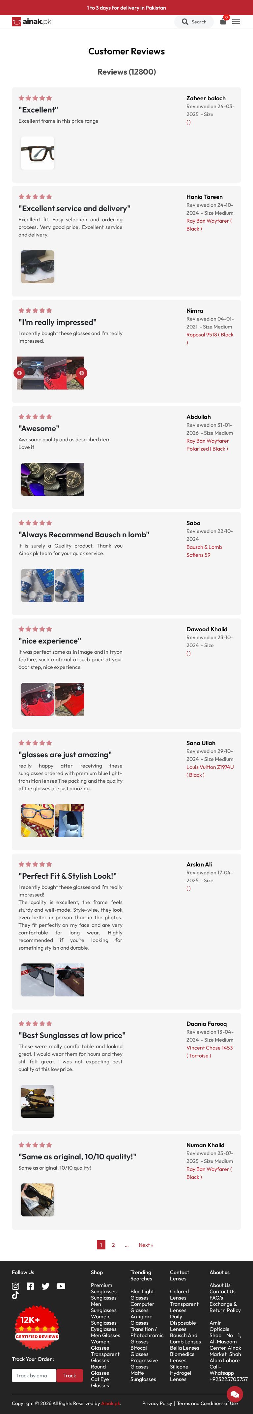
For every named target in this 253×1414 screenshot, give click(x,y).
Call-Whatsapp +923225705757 (229, 1372)
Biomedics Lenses (182, 1357)
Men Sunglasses (104, 1307)
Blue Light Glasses (142, 1294)
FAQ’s (216, 1297)
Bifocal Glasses (139, 1350)
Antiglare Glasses (141, 1319)
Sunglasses (104, 1297)
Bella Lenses (184, 1347)
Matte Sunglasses (143, 1375)
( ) (188, 122)
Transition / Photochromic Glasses (147, 1335)
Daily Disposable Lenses (183, 1322)
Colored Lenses (179, 1294)
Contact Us (223, 1291)
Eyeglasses (104, 1329)
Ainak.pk (110, 1403)
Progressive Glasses (144, 1363)
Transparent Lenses (184, 1307)
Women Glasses (100, 1344)
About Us (220, 1285)
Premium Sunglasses (104, 1288)
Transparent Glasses (105, 1357)
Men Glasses (105, 1335)
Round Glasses (100, 1369)
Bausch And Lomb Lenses (185, 1338)
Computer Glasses (142, 1307)
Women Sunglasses (104, 1319)
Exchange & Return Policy (225, 1307)
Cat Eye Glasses (100, 1382)
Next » (146, 1244)
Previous (19, 373)
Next (81, 373)
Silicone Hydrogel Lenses (180, 1372)
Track (69, 1375)
